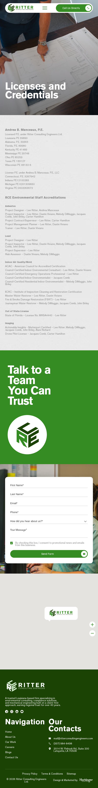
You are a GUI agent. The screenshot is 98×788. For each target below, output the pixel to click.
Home (8, 731)
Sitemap (71, 773)
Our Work (10, 742)
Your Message (23, 529)
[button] (45, 8)
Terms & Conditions (52, 773)
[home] (21, 8)
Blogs (8, 752)
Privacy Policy (29, 773)
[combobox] (49, 521)
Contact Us (11, 757)
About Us (10, 736)
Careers (9, 747)
